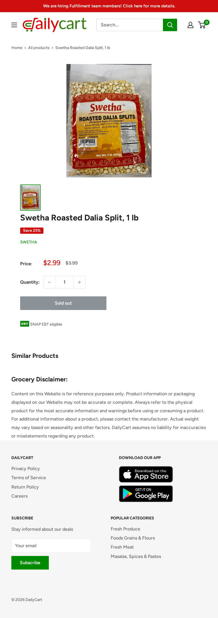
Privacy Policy (25, 468)
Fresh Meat (122, 547)
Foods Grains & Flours (133, 538)
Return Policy (25, 487)
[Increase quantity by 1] (79, 282)
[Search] (170, 25)
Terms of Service (28, 477)
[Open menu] (14, 25)
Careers (19, 496)
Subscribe (30, 562)
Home (16, 47)
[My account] (190, 25)
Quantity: (30, 282)
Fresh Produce (125, 529)
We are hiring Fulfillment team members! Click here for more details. (109, 6)
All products (39, 47)
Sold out (63, 303)
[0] (202, 25)
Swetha (28, 242)
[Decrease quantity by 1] (49, 282)
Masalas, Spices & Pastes (136, 556)
